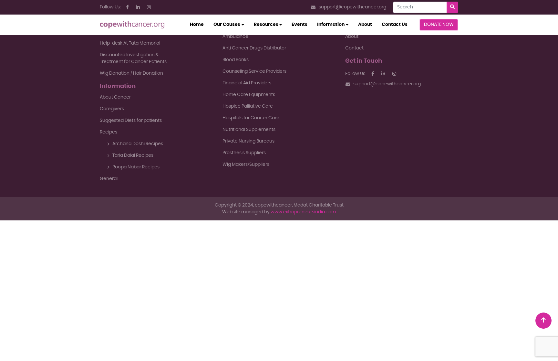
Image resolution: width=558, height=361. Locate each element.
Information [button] (331, 24)
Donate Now (439, 24)
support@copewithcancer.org (352, 7)
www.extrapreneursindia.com (303, 212)
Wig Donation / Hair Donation (131, 73)
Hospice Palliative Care (247, 106)
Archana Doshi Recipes (137, 144)
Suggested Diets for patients (131, 120)
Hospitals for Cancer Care (250, 118)
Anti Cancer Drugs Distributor (254, 48)
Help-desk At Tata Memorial (130, 43)
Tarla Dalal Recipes (132, 155)
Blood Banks (235, 60)
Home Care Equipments (248, 94)
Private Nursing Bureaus (248, 141)
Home (199, 24)
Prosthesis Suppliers (244, 153)
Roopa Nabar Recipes (136, 167)
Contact (354, 48)
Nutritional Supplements (248, 129)
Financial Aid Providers (246, 83)
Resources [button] (266, 24)
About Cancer (115, 97)
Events (299, 24)
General (109, 178)
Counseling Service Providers (254, 71)
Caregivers (112, 109)
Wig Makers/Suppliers (245, 164)
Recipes (108, 132)
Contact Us (395, 24)
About (365, 24)
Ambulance (235, 36)
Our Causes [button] (226, 24)
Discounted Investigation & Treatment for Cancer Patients (133, 58)
